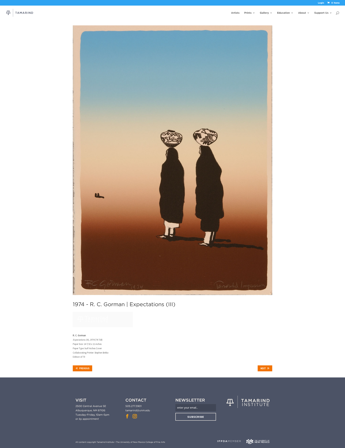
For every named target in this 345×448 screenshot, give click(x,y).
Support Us (321, 13)
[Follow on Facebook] (127, 416)
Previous (84, 368)
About (302, 13)
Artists (235, 13)
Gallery (264, 13)
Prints (248, 13)
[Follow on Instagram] (134, 416)
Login (321, 3)
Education (283, 13)
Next (263, 368)
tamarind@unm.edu (137, 410)
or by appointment (87, 418)
